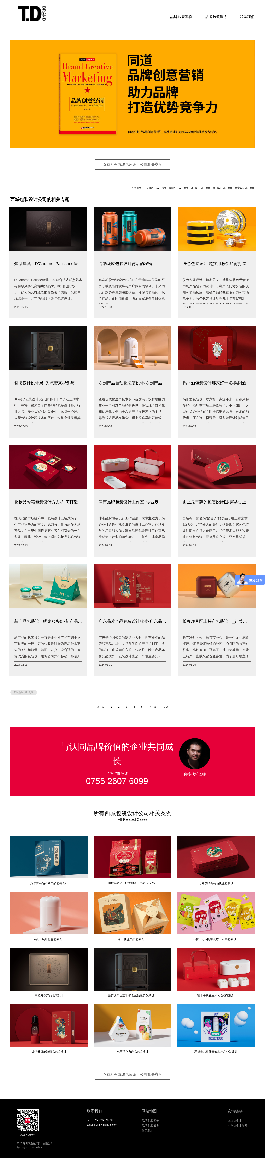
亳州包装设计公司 (223, 187)
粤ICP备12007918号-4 (29, 1147)
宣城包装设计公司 (179, 187)
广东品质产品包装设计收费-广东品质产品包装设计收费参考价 (133, 621)
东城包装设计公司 (157, 187)
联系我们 (247, 17)
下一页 (152, 706)
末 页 (165, 706)
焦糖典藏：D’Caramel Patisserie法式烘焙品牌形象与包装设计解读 (48, 263)
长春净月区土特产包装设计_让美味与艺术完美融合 (217, 621)
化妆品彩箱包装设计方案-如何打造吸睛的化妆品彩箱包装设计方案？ (48, 502)
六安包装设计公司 (245, 187)
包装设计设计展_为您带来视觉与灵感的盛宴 (48, 383)
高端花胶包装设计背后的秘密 (125, 263)
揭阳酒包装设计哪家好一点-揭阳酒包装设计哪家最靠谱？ (217, 383)
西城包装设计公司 (24, 692)
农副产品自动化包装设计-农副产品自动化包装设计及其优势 (133, 383)
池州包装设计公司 (201, 187)
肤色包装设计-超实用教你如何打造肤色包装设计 (217, 263)
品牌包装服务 (216, 17)
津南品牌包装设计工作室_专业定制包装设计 (133, 502)
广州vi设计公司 (237, 1125)
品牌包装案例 (181, 17)
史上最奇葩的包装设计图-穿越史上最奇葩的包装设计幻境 (217, 502)
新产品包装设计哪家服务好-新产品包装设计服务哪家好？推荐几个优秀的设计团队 (48, 621)
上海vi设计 (234, 1120)
